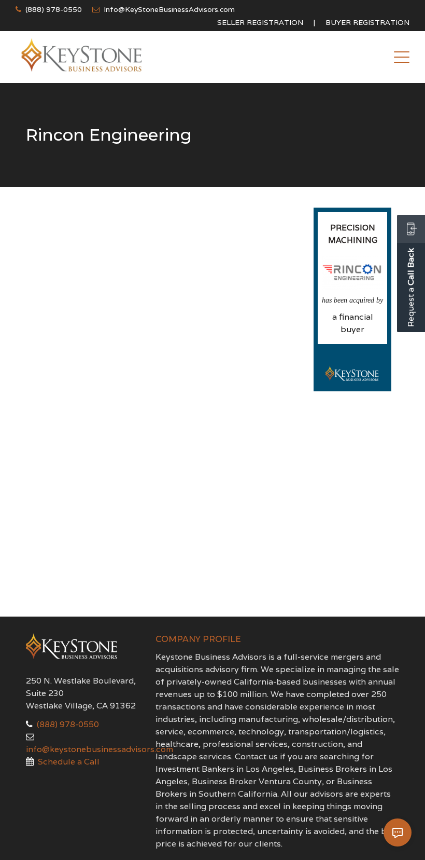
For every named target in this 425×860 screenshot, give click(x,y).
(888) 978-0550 (53, 9)
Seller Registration (260, 22)
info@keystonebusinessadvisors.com (99, 749)
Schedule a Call (69, 761)
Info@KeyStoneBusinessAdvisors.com (169, 9)
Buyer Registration (367, 22)
